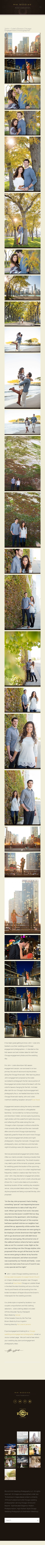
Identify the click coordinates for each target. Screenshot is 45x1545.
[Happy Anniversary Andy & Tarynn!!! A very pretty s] (10, 1461)
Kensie (17, 1315)
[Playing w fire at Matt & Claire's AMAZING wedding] (10, 1449)
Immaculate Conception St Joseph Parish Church (22, 1277)
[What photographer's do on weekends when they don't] (22, 1449)
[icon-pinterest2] (25, 1401)
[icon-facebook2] (15, 1401)
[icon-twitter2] (20, 1401)
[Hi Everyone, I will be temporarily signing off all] (22, 1437)
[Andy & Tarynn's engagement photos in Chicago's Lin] (34, 1449)
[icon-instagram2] (30, 1401)
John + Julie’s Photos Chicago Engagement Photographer (18, 29)
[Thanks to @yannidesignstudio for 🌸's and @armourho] (34, 1461)
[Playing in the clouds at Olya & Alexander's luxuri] (22, 1461)
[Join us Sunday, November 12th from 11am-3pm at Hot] (34, 1437)
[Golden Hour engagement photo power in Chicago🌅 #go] (10, 1474)
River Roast (36, 1100)
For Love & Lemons (24, 1324)
